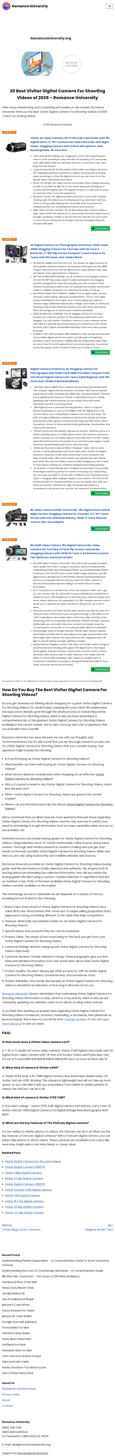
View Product (101, 228)
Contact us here (75, 1019)
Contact (7, 1406)
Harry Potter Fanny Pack (17, 1373)
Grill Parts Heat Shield (16, 1333)
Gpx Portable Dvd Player (18, 1299)
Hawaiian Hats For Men (17, 1350)
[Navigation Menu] (109, 6)
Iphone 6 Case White (15, 1305)
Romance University (15, 994)
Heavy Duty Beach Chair (18, 1288)
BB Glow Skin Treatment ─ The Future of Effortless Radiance (41, 1276)
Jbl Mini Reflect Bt (13, 1293)
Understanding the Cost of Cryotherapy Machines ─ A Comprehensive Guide (52, 1271)
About (6, 1400)
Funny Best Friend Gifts (16, 1339)
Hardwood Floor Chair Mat (19, 1282)
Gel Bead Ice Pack (14, 1345)
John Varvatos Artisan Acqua (21, 1356)
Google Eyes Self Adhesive (19, 1322)
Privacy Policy (11, 1394)
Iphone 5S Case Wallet (17, 1316)
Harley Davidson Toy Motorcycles (24, 1367)
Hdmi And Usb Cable (15, 1362)
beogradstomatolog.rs (33, 1453)
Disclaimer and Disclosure (19, 1389)
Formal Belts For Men (15, 1328)
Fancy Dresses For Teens (18, 1310)
